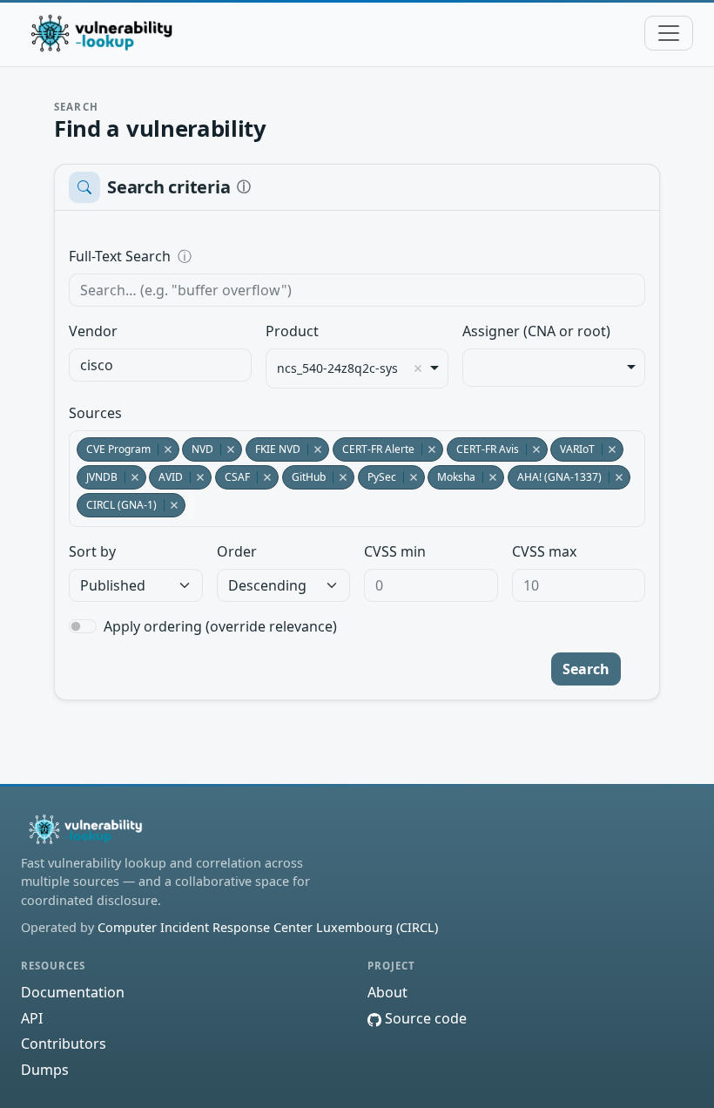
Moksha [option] (451, 477)
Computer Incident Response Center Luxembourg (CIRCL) (268, 927)
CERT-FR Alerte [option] (373, 449)
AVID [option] (166, 477)
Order (237, 551)
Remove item (418, 368)
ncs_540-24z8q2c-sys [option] (337, 368)
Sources (95, 412)
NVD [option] (197, 449)
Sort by (92, 551)
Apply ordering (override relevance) (220, 626)
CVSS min (395, 551)
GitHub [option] (304, 477)
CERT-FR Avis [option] (483, 449)
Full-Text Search (239, 256)
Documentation (73, 992)
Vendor (93, 331)
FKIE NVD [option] (273, 449)
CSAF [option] (232, 477)
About (387, 992)
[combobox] (160, 365)
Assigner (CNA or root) (536, 331)
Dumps (45, 1069)
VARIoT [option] (572, 449)
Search (586, 669)
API (32, 1018)
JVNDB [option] (97, 477)
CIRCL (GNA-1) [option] (117, 504)
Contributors (63, 1043)
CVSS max (544, 551)
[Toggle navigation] (668, 33)
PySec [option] (377, 477)
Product (292, 331)
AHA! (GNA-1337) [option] (555, 477)
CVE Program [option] (114, 449)
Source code (424, 1018)
